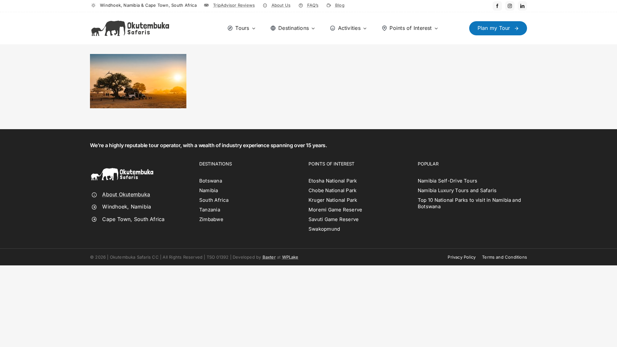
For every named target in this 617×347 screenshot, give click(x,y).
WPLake (290, 257)
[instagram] (509, 6)
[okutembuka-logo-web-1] (130, 18)
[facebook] (497, 6)
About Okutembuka (126, 194)
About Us (281, 5)
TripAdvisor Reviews (234, 5)
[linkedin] (522, 6)
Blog (339, 5)
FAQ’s (313, 5)
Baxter (269, 257)
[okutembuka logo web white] (122, 164)
